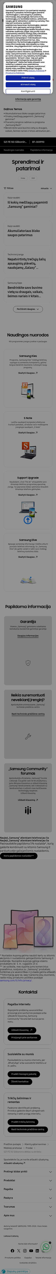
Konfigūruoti (28, 91)
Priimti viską (28, 78)
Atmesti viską (28, 85)
